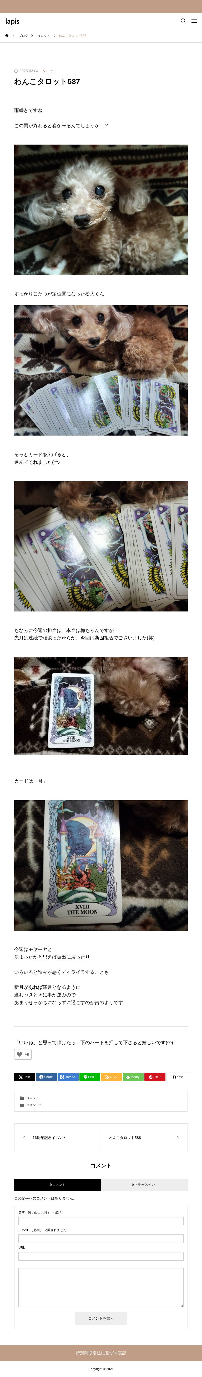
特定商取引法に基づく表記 (101, 1353)
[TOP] (185, 1360)
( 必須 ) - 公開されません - (43, 1230)
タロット (49, 71)
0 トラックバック (144, 1185)
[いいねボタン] (19, 1054)
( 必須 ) (40, 1212)
